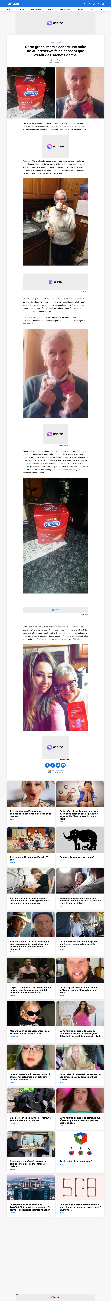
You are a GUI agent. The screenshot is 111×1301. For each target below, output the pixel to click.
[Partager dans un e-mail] (63, 765)
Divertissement (36, 9)
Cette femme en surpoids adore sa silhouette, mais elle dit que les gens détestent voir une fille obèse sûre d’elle (80, 1033)
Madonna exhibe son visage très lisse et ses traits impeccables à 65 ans (30, 1032)
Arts (92, 9)
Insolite (59, 43)
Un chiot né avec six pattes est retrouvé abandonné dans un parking (30, 1119)
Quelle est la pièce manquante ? (76, 1161)
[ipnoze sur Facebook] (90, 4)
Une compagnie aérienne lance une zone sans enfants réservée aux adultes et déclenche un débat (80, 900)
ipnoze (13, 4)
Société (22, 9)
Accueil (51, 43)
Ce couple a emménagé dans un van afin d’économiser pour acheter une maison (28, 1164)
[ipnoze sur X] (94, 4)
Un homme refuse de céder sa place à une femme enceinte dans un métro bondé (79, 944)
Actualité (9, 9)
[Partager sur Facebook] (47, 765)
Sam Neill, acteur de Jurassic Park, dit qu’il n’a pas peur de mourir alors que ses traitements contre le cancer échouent (29, 945)
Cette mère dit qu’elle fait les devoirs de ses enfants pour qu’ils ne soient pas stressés (80, 1077)
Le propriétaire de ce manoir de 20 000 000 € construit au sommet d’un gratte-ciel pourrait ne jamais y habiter (30, 1207)
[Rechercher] (85, 4)
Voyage (50, 9)
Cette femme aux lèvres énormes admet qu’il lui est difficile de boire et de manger (30, 813)
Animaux (81, 9)
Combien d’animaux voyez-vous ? (77, 857)
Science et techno (65, 9)
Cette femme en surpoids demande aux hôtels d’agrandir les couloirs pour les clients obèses (80, 1120)
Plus (102, 9)
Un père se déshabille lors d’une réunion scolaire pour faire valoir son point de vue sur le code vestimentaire (30, 990)
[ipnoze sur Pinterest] (99, 4)
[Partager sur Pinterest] (58, 765)
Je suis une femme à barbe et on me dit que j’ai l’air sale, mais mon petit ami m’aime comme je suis (30, 1077)
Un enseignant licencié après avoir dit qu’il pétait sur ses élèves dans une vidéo (79, 990)
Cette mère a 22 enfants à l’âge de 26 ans (29, 858)
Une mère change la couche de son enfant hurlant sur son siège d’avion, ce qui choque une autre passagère (30, 900)
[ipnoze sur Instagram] (103, 4)
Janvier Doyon (57, 60)
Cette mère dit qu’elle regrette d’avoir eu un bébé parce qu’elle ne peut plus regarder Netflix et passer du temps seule (79, 815)
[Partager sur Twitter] (52, 765)
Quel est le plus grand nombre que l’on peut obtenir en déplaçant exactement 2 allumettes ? (80, 1207)
